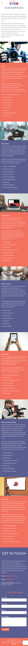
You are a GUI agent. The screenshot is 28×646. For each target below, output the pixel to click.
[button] (2, 2)
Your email (4, 604)
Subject (3, 610)
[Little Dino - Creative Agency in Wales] (14, 2)
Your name (4, 597)
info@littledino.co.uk (12, 576)
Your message (5, 616)
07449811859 (10, 579)
